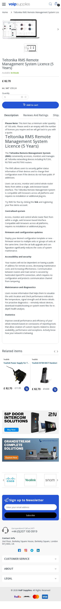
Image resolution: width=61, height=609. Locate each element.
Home (5, 12)
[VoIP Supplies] (19, 4)
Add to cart (32, 105)
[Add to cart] (26, 388)
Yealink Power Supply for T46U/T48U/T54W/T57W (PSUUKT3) (16, 363)
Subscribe (30, 515)
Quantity (6, 93)
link (36, 202)
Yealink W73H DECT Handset (44, 363)
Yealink (6, 359)
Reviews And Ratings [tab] (35, 115)
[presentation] (54, 351)
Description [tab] (11, 115)
